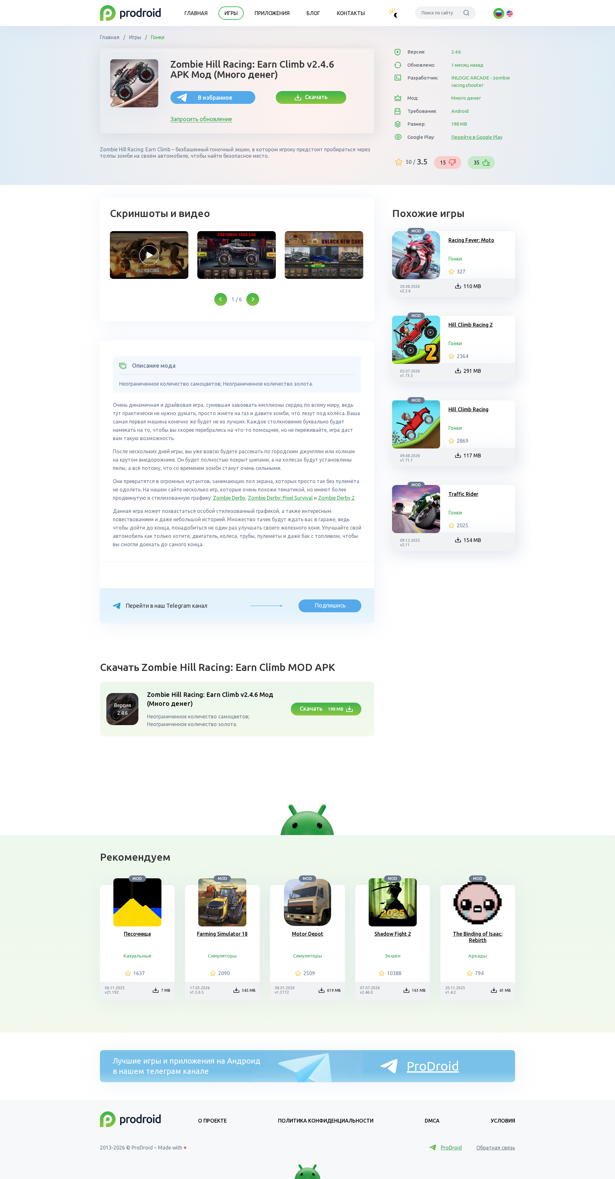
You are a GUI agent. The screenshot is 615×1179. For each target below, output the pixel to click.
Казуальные (137, 955)
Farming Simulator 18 (222, 934)
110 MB (472, 286)
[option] (149, 255)
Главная (196, 13)
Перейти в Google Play (476, 137)
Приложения (272, 13)
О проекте (212, 1121)
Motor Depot (307, 934)
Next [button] (252, 299)
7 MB (165, 990)
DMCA (432, 1121)
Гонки (157, 37)
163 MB (419, 990)
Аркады (477, 955)
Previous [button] (220, 299)
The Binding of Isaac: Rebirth (478, 937)
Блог (313, 13)
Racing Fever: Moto (471, 240)
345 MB (249, 990)
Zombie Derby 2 (336, 498)
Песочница (137, 934)
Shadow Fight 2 (392, 934)
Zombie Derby (229, 498)
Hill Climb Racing (468, 409)
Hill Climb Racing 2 (470, 325)
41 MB (505, 990)
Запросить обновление (201, 119)
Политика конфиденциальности (325, 1121)
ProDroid (433, 1066)
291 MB (472, 371)
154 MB (472, 540)
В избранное (215, 97)
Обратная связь (495, 1147)
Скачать (314, 97)
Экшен (392, 955)
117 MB (472, 455)
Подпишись (330, 605)
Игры (231, 13)
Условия (503, 1121)
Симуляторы (222, 955)
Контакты (351, 13)
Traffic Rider (463, 494)
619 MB (334, 990)
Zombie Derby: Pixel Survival (280, 498)
